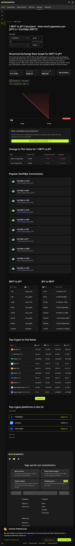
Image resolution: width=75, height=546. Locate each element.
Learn (44, 506)
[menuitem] (2, 11)
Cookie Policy (31, 535)
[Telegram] (18, 459)
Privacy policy (32, 543)
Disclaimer (42, 543)
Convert (9, 22)
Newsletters (11, 7)
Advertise (48, 7)
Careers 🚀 (25, 506)
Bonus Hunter (21, 7)
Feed (3, 7)
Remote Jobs (26, 526)
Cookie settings (52, 543)
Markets (39, 7)
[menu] (2, 17)
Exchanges (45, 513)
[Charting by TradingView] (11, 120)
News (43, 503)
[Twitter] (10, 459)
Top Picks (32, 7)
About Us (25, 503)
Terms (25, 543)
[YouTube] (14, 459)
